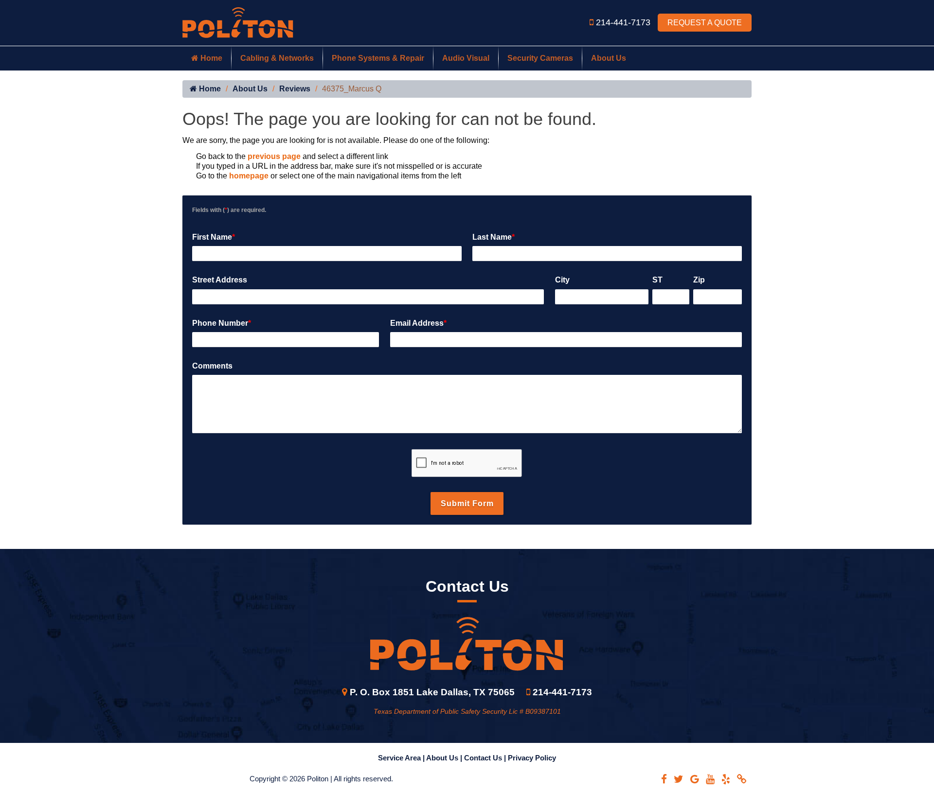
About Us (608, 58)
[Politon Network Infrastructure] (237, 22)
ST (657, 280)
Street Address (219, 280)
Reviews (294, 89)
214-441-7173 (624, 22)
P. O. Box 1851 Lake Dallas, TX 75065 (432, 692)
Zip (699, 280)
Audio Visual (465, 58)
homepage (249, 176)
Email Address (418, 323)
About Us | (445, 758)
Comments (212, 366)
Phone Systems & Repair (378, 58)
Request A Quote (704, 22)
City (562, 280)
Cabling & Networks (277, 58)
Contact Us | (486, 758)
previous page (274, 156)
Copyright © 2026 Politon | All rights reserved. (321, 779)
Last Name (493, 237)
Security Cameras (540, 58)
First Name (213, 237)
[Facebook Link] (664, 779)
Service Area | (402, 758)
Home (210, 58)
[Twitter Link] (678, 779)
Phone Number (221, 323)
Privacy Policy (532, 758)
